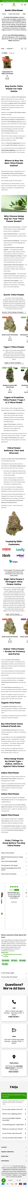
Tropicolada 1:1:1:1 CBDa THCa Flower (7, 72)
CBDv (5, 53)
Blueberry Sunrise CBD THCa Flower (10, 386)
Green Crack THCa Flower (10, 335)
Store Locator (13, 1072)
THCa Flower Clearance (8, 150)
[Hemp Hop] (14, 4)
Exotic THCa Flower (14, 14)
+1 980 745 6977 (13, 1017)
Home (4, 14)
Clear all (11, 53)
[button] (13, 932)
